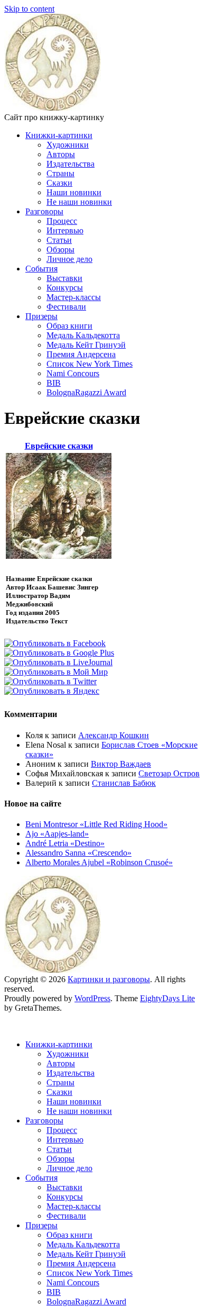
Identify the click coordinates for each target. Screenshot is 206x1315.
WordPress (92, 998)
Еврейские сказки (59, 445)
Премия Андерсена (81, 354)
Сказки (59, 182)
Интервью (64, 230)
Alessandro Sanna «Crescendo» (78, 852)
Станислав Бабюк (124, 782)
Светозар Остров (169, 773)
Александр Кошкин (113, 735)
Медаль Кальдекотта (83, 335)
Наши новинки (73, 192)
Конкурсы (64, 287)
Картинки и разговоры (109, 979)
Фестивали (66, 306)
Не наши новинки (79, 201)
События (41, 268)
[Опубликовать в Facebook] (55, 643)
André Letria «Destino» (65, 843)
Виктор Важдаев (121, 763)
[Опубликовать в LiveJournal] (58, 662)
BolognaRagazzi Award (86, 392)
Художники (67, 144)
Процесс (61, 220)
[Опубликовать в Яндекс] (51, 690)
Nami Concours (72, 373)
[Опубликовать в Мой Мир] (56, 671)
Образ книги (69, 325)
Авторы (60, 154)
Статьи (59, 239)
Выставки (64, 278)
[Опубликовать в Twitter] (50, 681)
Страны (60, 173)
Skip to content (29, 8)
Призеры (41, 316)
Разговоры (44, 211)
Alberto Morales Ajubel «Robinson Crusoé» (99, 862)
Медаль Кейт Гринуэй (86, 344)
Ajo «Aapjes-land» (57, 833)
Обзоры (60, 249)
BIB (53, 382)
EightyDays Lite (167, 998)
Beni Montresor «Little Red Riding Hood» (96, 824)
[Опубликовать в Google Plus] (59, 652)
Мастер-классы (73, 297)
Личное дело (69, 259)
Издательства (70, 163)
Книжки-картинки (58, 135)
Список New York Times (89, 363)
